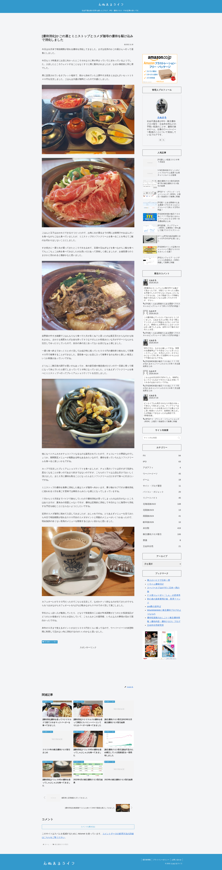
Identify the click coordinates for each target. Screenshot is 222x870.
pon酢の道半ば (154, 606)
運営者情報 (147, 860)
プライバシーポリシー (161, 860)
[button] (179, 437)
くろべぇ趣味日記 (155, 584)
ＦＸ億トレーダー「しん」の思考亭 (163, 595)
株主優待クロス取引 (50, 642)
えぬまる (161, 117)
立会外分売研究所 (155, 625)
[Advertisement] (88, 25)
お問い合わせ (176, 860)
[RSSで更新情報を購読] (163, 139)
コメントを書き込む (88, 827)
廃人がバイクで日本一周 (158, 580)
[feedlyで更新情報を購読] (160, 139)
